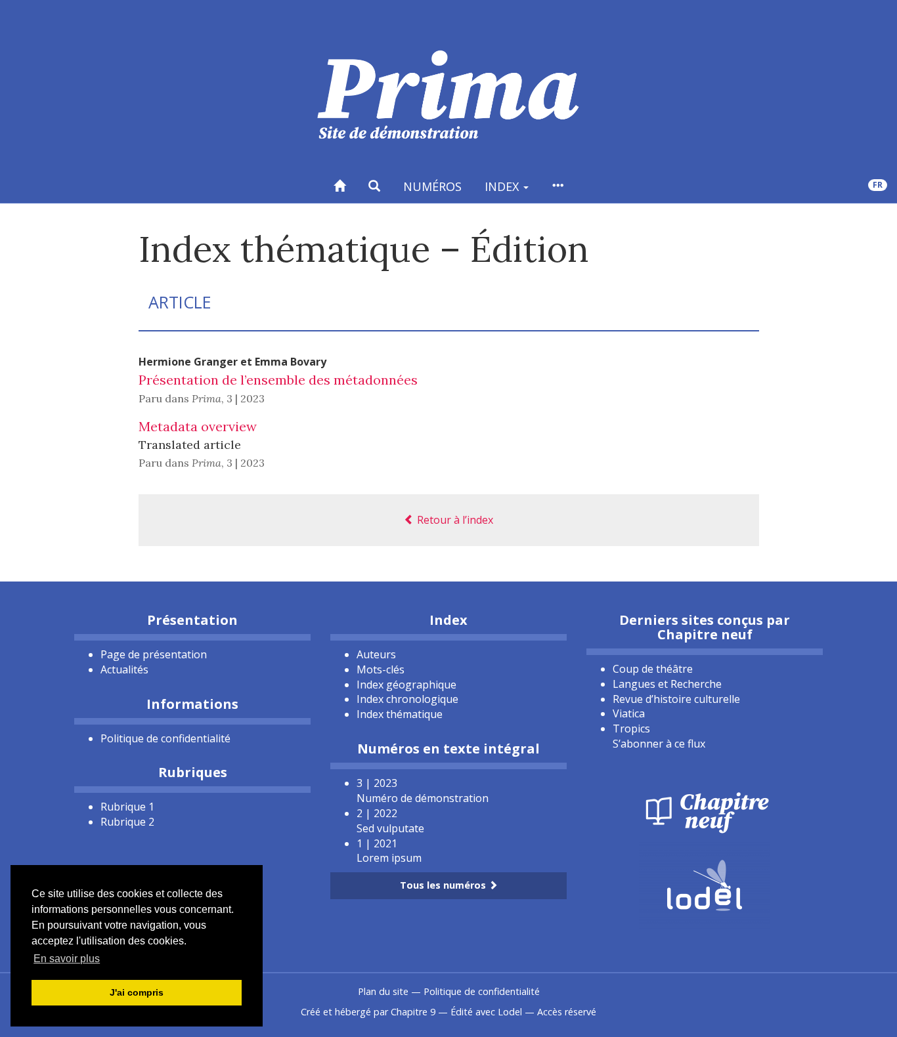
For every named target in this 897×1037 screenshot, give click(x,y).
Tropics (631, 728)
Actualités (124, 669)
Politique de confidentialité (165, 738)
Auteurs (376, 654)
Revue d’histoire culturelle (676, 699)
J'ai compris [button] (137, 992)
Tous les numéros (444, 885)
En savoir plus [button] (66, 958)
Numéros (432, 186)
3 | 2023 (246, 398)
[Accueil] (339, 186)
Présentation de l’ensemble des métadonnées (278, 379)
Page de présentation (153, 654)
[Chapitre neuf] (704, 811)
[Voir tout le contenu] (557, 186)
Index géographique (406, 684)
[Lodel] (704, 884)
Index (503, 186)
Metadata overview (198, 426)
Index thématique (400, 714)
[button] (374, 186)
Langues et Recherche (667, 684)
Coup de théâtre (653, 669)
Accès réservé (566, 1011)
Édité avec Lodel (486, 1011)
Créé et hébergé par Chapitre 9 (368, 1011)
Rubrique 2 (127, 822)
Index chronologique (407, 699)
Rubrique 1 (127, 806)
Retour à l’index (453, 520)
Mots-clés (381, 669)
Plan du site (383, 991)
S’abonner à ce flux (659, 743)
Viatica (629, 713)
